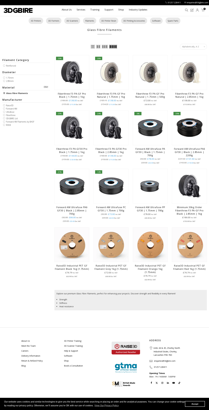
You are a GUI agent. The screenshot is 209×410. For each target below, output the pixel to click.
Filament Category (15, 60)
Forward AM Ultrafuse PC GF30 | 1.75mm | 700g (111, 209)
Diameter (9, 72)
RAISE (8, 125)
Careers (24, 350)
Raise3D (10, 105)
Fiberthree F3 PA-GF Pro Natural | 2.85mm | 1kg (189, 95)
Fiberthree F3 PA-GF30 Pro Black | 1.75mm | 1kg (71, 150)
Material (8, 87)
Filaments (89, 20)
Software (156, 20)
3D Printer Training (72, 341)
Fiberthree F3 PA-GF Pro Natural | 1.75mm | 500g (150, 95)
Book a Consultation (73, 365)
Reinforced (11, 65)
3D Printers (36, 20)
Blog (23, 365)
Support (108, 10)
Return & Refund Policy (32, 360)
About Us (67, 10)
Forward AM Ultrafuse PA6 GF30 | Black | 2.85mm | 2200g (189, 152)
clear (46, 87)
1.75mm (10, 77)
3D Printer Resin (108, 20)
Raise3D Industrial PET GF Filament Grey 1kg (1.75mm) (111, 267)
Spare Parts (173, 20)
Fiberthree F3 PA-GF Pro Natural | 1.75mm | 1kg (111, 95)
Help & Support (71, 350)
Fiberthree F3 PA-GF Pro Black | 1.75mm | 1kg (72, 95)
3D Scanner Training (73, 346)
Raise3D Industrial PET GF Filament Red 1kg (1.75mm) (189, 267)
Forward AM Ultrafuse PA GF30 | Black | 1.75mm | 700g (150, 152)
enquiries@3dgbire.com (197, 2)
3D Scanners (72, 20)
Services (81, 10)
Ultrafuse (10, 112)
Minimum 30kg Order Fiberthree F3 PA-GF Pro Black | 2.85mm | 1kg (189, 210)
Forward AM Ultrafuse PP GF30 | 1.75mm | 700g (150, 209)
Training (95, 10)
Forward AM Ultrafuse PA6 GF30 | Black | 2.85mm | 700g (71, 210)
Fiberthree (10, 115)
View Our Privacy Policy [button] (106, 405)
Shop (121, 10)
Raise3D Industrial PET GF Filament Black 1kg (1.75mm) (72, 267)
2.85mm (10, 81)
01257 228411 (174, 2)
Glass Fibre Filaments (17, 93)
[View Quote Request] (192, 11)
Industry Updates (138, 10)
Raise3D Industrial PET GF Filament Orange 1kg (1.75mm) (150, 269)
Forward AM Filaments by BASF (20, 121)
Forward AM (11, 108)
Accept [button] (195, 404)
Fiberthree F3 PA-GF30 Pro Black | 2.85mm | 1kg (111, 150)
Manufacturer (12, 99)
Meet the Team (28, 346)
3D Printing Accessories (134, 20)
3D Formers (53, 20)
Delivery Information (30, 355)
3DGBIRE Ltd (12, 118)
